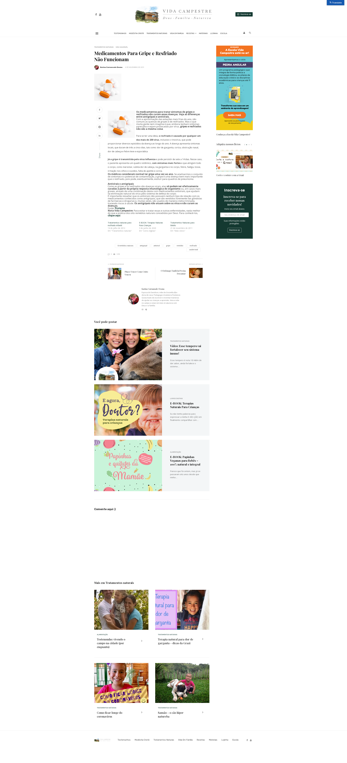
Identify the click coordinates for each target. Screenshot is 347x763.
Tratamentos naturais (157, 33)
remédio (180, 246)
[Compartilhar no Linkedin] (99, 136)
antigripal (143, 246)
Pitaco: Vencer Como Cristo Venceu (136, 273)
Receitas (190, 33)
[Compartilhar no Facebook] (99, 110)
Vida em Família (177, 33)
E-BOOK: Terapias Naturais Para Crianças (151, 224)
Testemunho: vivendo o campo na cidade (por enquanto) (111, 643)
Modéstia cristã (136, 33)
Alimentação (175, 452)
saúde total (193, 249)
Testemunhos (120, 33)
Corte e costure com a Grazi (230, 175)
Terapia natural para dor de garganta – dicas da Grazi (175, 641)
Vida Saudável (122, 47)
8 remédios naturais (125, 246)
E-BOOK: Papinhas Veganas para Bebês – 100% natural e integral (185, 460)
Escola (223, 33)
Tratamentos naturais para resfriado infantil (119, 224)
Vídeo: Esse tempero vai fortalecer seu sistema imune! (185, 349)
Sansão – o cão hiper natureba (171, 714)
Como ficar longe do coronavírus (109, 714)
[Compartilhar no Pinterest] (99, 127)
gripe (168, 246)
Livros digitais (176, 398)
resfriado (193, 246)
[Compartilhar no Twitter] (99, 118)
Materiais (203, 33)
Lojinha (214, 33)
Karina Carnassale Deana (111, 67)
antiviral (157, 246)
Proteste (120, 208)
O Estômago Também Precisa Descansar (173, 272)
